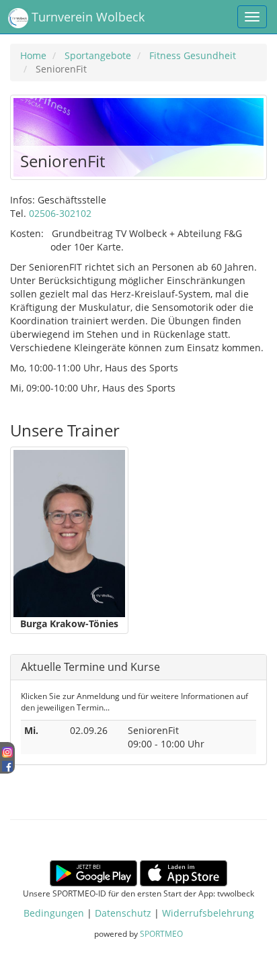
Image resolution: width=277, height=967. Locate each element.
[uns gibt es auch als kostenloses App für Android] (93, 872)
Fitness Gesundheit (192, 55)
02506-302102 (60, 213)
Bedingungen (54, 913)
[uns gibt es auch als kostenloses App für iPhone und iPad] (183, 872)
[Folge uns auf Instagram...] (7, 750)
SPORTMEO (161, 933)
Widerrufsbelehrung (208, 913)
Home (33, 55)
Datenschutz (123, 913)
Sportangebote (98, 55)
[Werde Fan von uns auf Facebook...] (7, 763)
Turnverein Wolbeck (86, 17)
